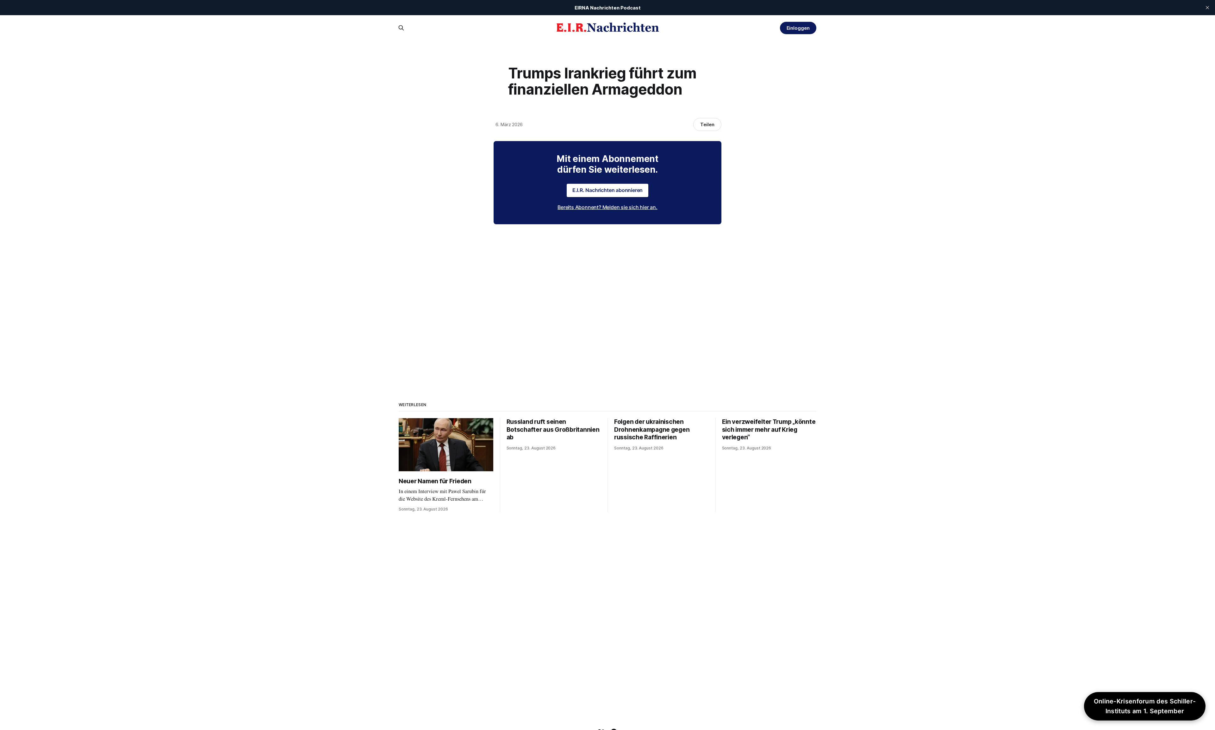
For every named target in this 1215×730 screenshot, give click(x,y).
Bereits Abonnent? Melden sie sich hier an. (607, 207)
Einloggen (798, 28)
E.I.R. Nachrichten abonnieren (607, 190)
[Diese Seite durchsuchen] (401, 28)
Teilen (707, 124)
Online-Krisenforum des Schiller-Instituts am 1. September (1145, 706)
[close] (1207, 8)
